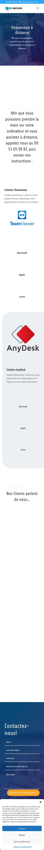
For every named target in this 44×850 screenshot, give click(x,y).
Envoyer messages (23, 792)
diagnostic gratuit (25, 65)
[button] (40, 802)
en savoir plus (22, 77)
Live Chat (22, 89)
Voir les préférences (22, 841)
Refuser (22, 835)
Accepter (22, 828)
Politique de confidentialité (23, 847)
